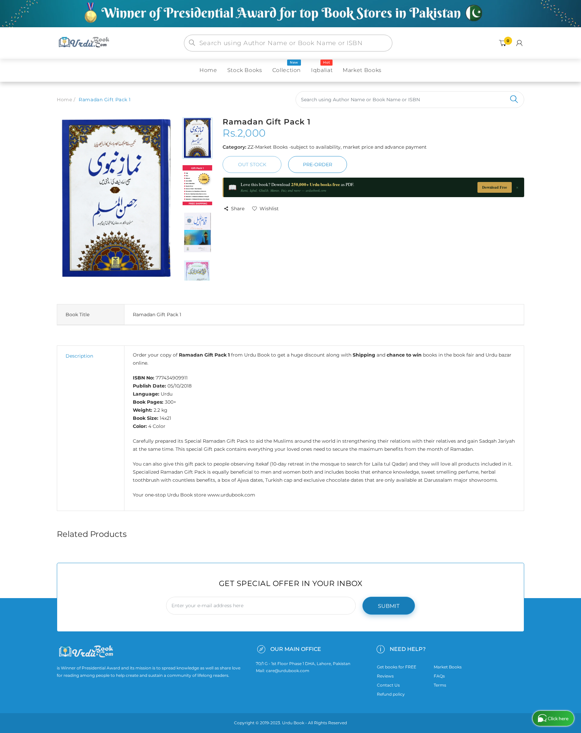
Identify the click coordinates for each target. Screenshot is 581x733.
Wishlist (269, 209)
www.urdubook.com (231, 495)
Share (237, 209)
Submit (388, 606)
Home (64, 100)
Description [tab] (79, 356)
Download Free (494, 187)
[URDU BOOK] (85, 43)
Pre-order (317, 164)
